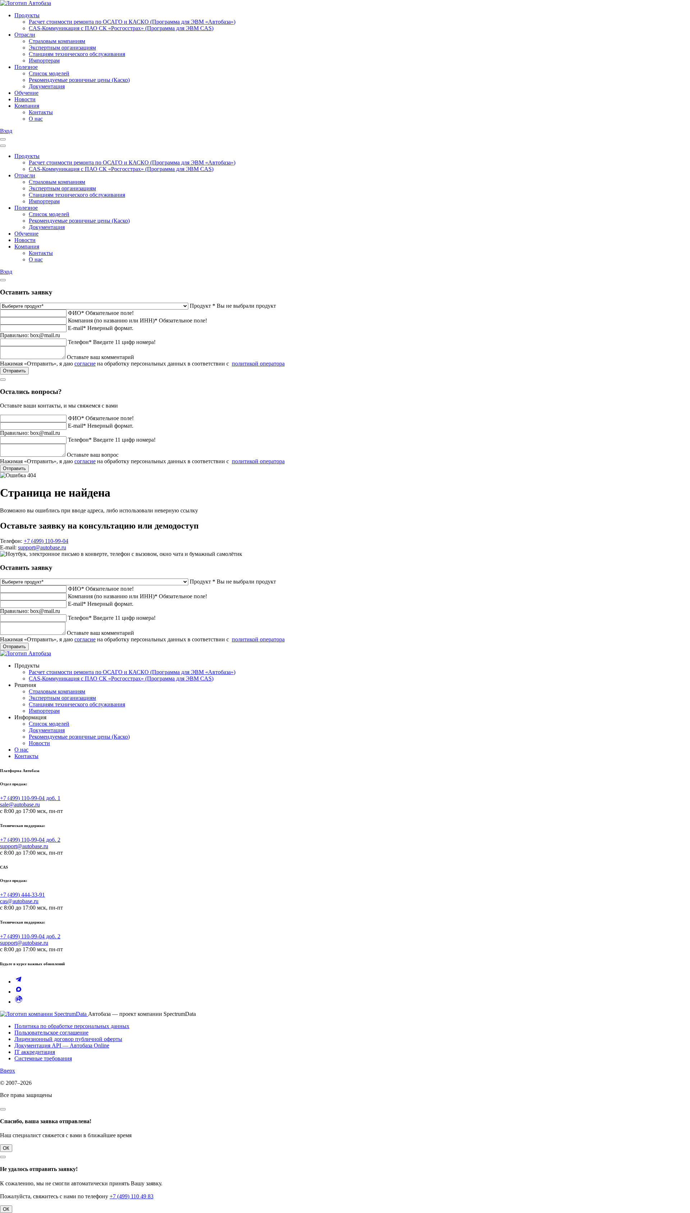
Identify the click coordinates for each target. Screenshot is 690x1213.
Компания (26, 106)
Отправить (14, 370)
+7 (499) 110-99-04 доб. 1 (30, 798)
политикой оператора (258, 364)
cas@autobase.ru (19, 901)
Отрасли (24, 35)
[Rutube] (18, 1002)
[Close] (3, 146)
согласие (85, 364)
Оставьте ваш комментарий (100, 357)
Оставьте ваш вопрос (93, 455)
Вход (6, 131)
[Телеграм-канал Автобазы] (18, 982)
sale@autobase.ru (20, 804)
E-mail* (77, 328)
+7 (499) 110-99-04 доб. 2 (30, 840)
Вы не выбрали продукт (246, 306)
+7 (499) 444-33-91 (22, 895)
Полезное (26, 67)
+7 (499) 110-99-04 (46, 541)
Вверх (7, 1071)
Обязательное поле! (110, 313)
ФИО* (76, 313)
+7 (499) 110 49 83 (131, 1196)
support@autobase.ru (42, 547)
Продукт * (202, 306)
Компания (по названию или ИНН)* (112, 320)
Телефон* (80, 342)
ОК (6, 1148)
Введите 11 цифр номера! (124, 342)
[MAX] (18, 992)
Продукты (27, 15)
